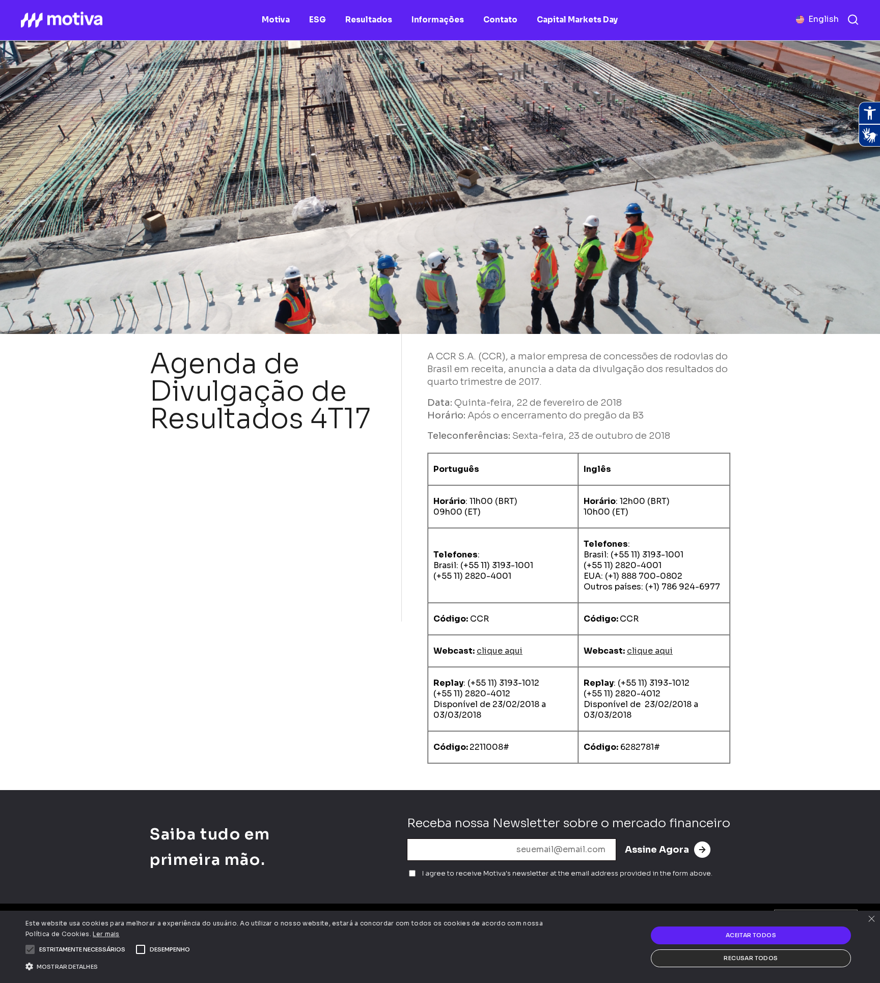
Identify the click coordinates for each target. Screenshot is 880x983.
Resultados (368, 19)
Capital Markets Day (577, 19)
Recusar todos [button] (751, 958)
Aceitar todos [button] (751, 935)
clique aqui (499, 650)
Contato (500, 19)
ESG (317, 19)
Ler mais (106, 934)
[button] (82, 949)
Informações (437, 19)
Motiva (276, 19)
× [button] (871, 919)
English (823, 19)
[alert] (440, 947)
